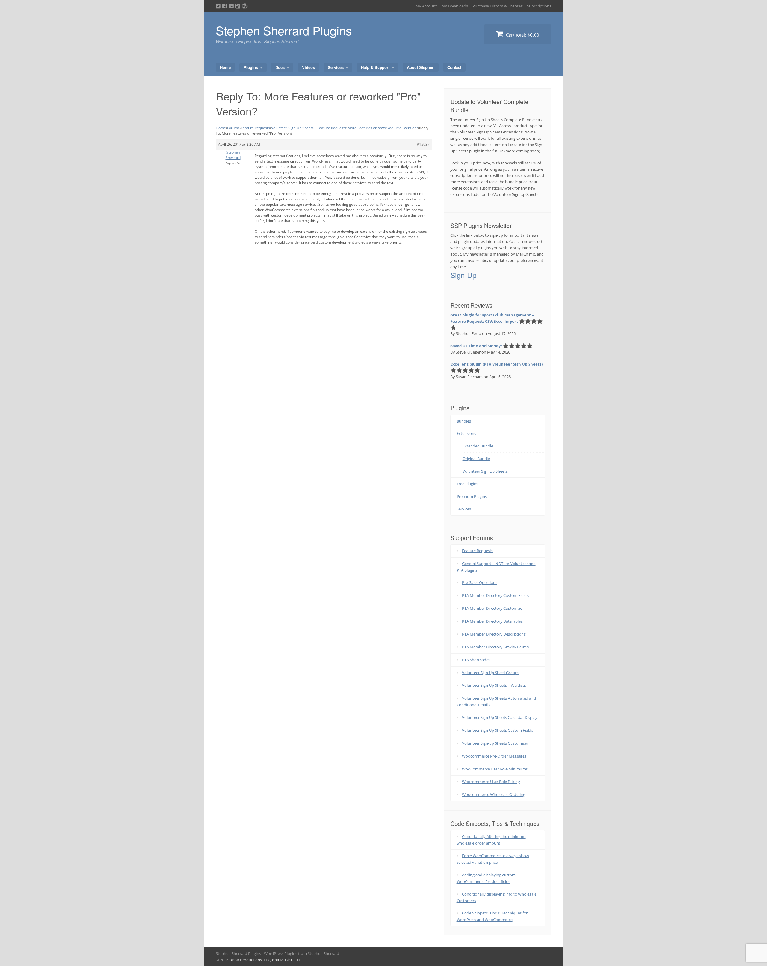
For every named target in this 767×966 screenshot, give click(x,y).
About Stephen (420, 67)
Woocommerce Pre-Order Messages (494, 756)
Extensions (466, 433)
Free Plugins (467, 483)
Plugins (251, 67)
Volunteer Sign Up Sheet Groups (490, 672)
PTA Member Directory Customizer (493, 608)
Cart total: (522, 35)
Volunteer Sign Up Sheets (485, 471)
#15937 (423, 144)
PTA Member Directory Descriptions (494, 634)
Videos (308, 67)
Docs (280, 67)
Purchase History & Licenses (497, 6)
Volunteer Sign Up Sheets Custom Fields (497, 730)
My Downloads (454, 6)
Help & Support (375, 67)
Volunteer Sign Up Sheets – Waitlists (494, 685)
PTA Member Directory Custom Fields (495, 595)
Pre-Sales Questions (479, 582)
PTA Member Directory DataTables (492, 621)
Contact (454, 67)
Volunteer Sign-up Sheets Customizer (495, 743)
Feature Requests (255, 127)
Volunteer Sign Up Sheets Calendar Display (499, 717)
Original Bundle (476, 458)
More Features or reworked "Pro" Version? (383, 127)
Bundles (464, 421)
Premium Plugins (472, 496)
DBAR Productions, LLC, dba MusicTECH (264, 959)
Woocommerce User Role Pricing (491, 781)
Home (225, 67)
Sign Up (463, 275)
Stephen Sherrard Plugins (284, 30)
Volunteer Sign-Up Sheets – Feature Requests (308, 127)
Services (336, 67)
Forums (233, 127)
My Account (426, 6)
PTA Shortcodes (476, 659)
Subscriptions (539, 6)
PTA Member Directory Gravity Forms (495, 647)
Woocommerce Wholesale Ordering (493, 794)
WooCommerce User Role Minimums (495, 769)
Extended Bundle (478, 446)
